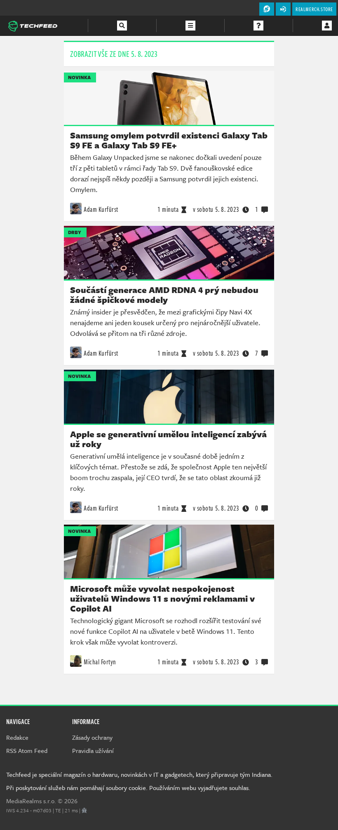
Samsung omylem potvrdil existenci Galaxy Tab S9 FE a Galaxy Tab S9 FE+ (169, 140)
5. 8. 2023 (216, 209)
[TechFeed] (32, 25)
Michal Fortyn (100, 662)
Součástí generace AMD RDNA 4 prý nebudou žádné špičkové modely (164, 295)
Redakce (17, 737)
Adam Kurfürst (101, 209)
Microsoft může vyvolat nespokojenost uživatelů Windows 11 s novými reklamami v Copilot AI (162, 598)
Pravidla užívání (93, 750)
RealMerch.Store (314, 9)
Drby (74, 232)
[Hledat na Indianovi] (122, 25)
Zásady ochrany (92, 737)
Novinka (79, 77)
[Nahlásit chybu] (84, 810)
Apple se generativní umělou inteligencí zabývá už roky (168, 439)
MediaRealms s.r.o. (31, 800)
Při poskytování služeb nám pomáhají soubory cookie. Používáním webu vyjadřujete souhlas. (128, 787)
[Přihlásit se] (327, 25)
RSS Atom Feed (26, 750)
